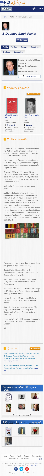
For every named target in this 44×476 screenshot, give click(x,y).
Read (19, 456)
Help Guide (24, 458)
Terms (36, 464)
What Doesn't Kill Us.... (11, 116)
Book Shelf (35, 47)
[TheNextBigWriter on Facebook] (16, 469)
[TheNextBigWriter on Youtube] (27, 469)
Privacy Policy (33, 465)
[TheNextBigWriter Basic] (22, 430)
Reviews (24, 47)
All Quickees (36, 349)
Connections (18, 52)
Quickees (6, 52)
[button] (22, 40)
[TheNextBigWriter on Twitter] (22, 469)
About (12, 456)
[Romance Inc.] (35, 430)
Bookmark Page (30, 76)
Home (5, 17)
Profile (5, 47)
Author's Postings (34, 94)
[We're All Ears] (8, 441)
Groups (26, 456)
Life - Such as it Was (31, 116)
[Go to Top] (40, 459)
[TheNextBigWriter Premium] (8, 431)
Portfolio (14, 47)
